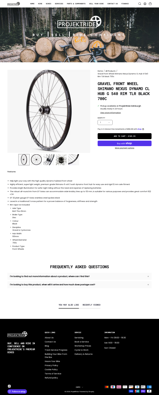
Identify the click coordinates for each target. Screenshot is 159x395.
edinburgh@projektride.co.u (117, 369)
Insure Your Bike (52, 361)
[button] (139, 3)
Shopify (91, 392)
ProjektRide (75, 392)
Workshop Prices (83, 345)
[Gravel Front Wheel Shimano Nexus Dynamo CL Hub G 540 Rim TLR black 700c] (24, 159)
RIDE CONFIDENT (99, 35)
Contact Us (50, 341)
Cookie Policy (51, 369)
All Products (110, 71)
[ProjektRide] (13, 3)
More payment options (124, 148)
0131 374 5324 (111, 353)
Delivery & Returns (84, 354)
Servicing (79, 337)
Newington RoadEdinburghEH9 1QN (112, 361)
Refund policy (51, 377)
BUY (39, 35)
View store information (110, 112)
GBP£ (78, 387)
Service (78, 332)
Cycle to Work (81, 350)
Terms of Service (53, 373)
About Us (49, 337)
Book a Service (82, 341)
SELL (59, 35)
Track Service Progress (56, 350)
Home (100, 71)
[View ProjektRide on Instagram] (8, 386)
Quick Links (50, 332)
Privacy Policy (51, 365)
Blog (47, 345)
